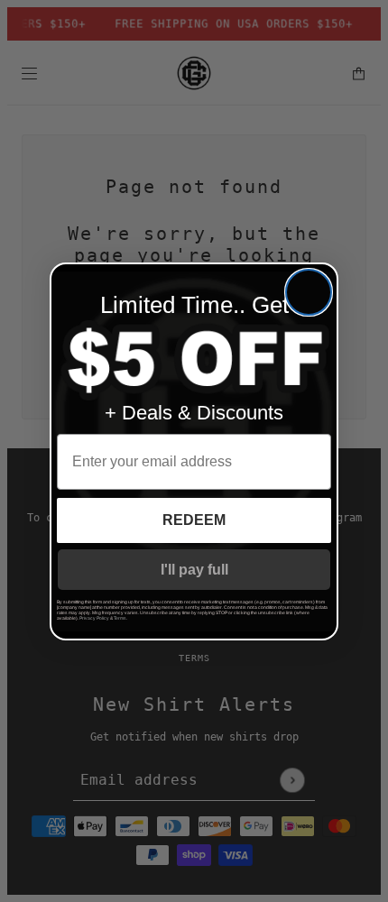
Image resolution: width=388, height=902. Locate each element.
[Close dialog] (308, 292)
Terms (120, 618)
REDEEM (194, 520)
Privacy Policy (94, 618)
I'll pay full (194, 569)
